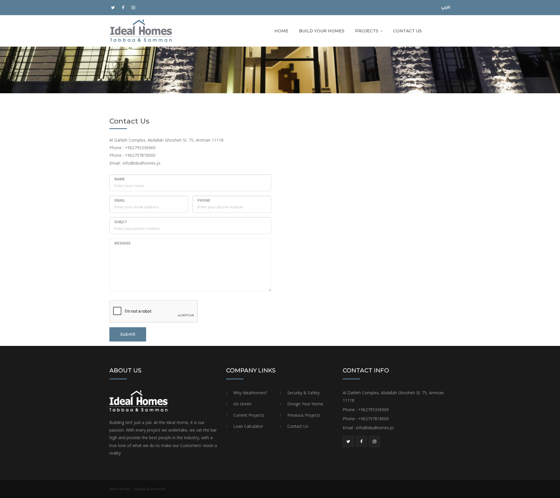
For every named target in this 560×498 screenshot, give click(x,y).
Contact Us (407, 31)
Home (281, 31)
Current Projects (248, 415)
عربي (446, 7)
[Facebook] (123, 7)
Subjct (120, 221)
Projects (366, 31)
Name (119, 179)
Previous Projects (304, 415)
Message (122, 243)
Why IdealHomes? (250, 392)
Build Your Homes (321, 31)
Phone (203, 200)
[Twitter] (112, 7)
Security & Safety (303, 392)
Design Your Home (305, 404)
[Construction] (141, 30)
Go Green (242, 404)
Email (119, 200)
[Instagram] (133, 7)
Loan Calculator (248, 426)
